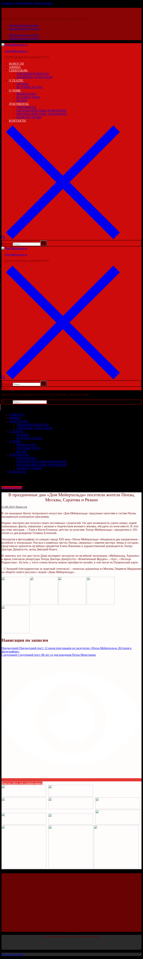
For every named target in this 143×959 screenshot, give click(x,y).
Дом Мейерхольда (15, 51)
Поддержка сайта (12, 954)
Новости (21, 507)
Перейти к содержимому (17, 3)
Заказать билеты (11, 487)
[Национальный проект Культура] (70, 867)
